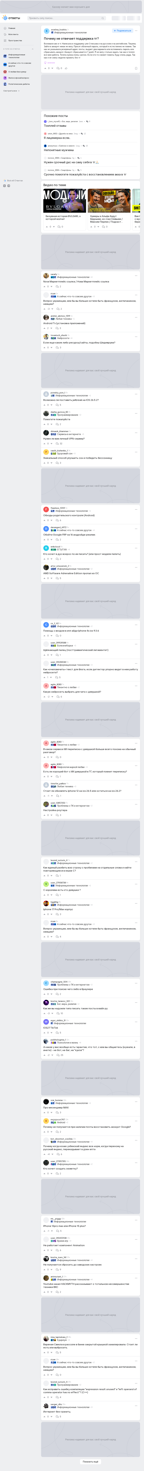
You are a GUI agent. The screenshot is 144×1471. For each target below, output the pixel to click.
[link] (64, 210)
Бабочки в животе (67, 146)
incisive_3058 (53, 158)
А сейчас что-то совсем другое (74, 296)
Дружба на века (66, 134)
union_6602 (52, 134)
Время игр (62, 1241)
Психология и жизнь (67, 1042)
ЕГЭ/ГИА (62, 549)
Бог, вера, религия (70, 121)
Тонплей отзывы (55, 125)
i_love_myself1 (54, 121)
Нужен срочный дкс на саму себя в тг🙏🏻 (71, 162)
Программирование (67, 415)
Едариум (62, 1340)
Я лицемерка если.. (57, 138)
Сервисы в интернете (69, 434)
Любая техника (64, 319)
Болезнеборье (65, 645)
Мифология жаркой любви (71, 767)
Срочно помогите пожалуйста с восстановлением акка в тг (85, 174)
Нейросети (63, 338)
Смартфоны (66, 158)
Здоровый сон (64, 453)
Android (61, 1122)
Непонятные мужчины (59, 150)
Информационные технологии (70, 32)
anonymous (52, 146)
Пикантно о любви (66, 687)
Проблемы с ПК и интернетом (73, 806)
